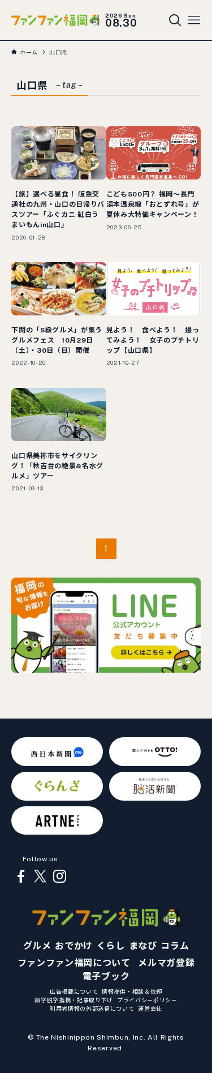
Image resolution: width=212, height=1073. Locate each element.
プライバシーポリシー (147, 1000)
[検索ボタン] (175, 20)
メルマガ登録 (166, 962)
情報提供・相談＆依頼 (132, 991)
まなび (143, 946)
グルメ (37, 946)
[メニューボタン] (194, 20)
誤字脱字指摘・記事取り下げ (73, 1000)
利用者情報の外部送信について (92, 1008)
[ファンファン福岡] (55, 19)
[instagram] (59, 876)
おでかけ (74, 946)
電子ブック (106, 976)
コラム (175, 946)
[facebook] (21, 876)
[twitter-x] (40, 876)
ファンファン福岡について (74, 962)
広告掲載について (74, 991)
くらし (111, 946)
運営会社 (150, 1008)
